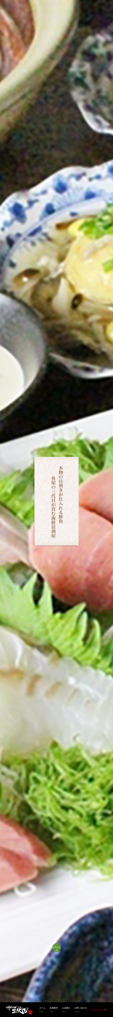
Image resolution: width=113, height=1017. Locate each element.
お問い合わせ (80, 1010)
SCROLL (56, 947)
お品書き (66, 1010)
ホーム (42, 1010)
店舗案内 (54, 1010)
